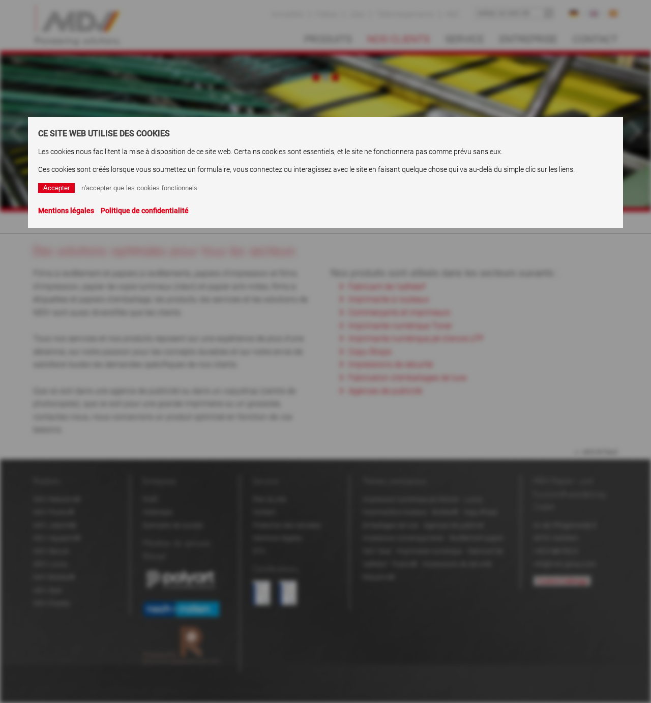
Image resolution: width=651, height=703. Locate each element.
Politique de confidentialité (145, 211)
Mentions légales (66, 211)
